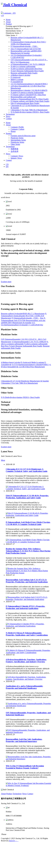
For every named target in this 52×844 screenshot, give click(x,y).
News (8, 116)
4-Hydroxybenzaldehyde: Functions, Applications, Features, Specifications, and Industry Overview (26, 660)
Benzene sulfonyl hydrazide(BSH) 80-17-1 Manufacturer (23, 314)
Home (8, 20)
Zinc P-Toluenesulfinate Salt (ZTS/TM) (26, 49)
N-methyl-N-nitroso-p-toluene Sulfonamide (27, 92)
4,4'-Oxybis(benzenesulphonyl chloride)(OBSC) (29, 84)
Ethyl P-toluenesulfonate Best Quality (25, 103)
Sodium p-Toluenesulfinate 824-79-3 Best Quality (30, 99)
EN (7, 166)
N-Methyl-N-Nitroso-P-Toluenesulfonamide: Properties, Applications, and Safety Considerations (27, 634)
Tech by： (14, 841)
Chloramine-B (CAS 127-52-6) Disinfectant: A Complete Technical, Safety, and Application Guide (26, 470)
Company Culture (17, 129)
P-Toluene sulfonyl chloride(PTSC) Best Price (28, 95)
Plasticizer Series (17, 138)
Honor (13, 131)
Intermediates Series (18, 140)
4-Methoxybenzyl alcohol (20, 75)
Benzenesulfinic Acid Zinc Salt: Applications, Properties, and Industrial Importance (24, 740)
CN (2, 15)
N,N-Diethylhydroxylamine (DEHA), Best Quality (30, 112)
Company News (17, 156)
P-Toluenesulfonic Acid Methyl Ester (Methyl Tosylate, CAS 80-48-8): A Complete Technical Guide (28, 523)
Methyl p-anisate (17, 79)
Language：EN (9, 13)
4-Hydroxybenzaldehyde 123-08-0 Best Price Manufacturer (26, 366)
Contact (9, 119)
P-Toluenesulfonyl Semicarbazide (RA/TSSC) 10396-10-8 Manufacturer (28, 43)
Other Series (15, 144)
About (8, 22)
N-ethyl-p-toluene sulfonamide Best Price (26, 69)
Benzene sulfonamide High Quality (24, 73)
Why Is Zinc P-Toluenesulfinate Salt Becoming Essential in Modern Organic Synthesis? (25, 767)
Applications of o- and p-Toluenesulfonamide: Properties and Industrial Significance (24, 687)
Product (9, 24)
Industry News (16, 158)
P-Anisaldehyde (17, 82)
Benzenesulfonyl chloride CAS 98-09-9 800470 (29, 90)
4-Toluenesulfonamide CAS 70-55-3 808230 (28, 64)
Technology (10, 114)
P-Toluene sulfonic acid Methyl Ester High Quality (30, 101)
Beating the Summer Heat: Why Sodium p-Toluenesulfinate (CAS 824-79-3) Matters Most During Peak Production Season (28, 551)
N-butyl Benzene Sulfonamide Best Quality (27, 71)
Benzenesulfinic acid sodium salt (23, 97)
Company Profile (17, 127)
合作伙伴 (14, 151)
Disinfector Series (17, 142)
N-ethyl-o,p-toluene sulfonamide (23, 66)
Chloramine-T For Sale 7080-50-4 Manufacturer (29, 110)
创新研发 (14, 149)
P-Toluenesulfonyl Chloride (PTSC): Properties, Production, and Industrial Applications (25, 607)
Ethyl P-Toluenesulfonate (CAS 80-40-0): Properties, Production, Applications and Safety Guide (27, 497)
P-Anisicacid (15, 77)
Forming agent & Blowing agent (23, 136)
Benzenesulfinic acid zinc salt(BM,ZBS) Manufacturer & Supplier (26, 52)
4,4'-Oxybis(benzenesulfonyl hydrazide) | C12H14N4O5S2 (22, 324)
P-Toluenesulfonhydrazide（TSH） (24, 46)
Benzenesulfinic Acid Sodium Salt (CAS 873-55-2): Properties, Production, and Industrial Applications (27, 581)
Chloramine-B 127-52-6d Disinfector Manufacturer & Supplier (25, 381)
